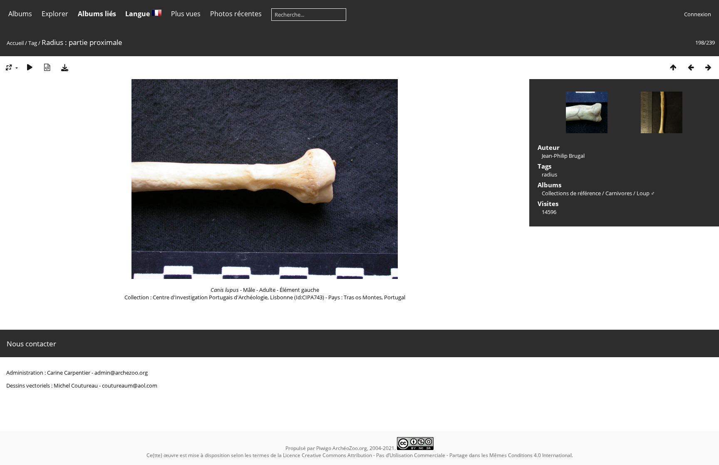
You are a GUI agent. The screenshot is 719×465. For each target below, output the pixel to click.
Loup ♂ (646, 193)
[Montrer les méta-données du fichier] (47, 67)
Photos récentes (236, 13)
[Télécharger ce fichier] (64, 67)
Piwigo (323, 448)
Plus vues (186, 13)
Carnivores (618, 193)
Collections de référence (571, 193)
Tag (32, 43)
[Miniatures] (673, 67)
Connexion (697, 14)
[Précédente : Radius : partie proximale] (690, 67)
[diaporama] (29, 67)
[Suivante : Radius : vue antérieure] (708, 67)
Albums (20, 13)
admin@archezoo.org (121, 372)
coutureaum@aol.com (129, 385)
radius (549, 174)
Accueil (15, 43)
